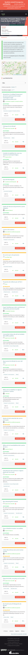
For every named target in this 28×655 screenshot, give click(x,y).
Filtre (3, 83)
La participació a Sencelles (13, 640)
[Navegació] (26, 14)
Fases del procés (5, 33)
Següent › (17, 631)
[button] (4, 63)
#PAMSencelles (5, 22)
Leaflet (14, 74)
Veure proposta (20, 119)
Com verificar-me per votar (13, 638)
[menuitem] (3, 11)
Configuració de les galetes (13, 645)
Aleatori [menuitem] (13, 87)
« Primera (5, 631)
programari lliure (19, 650)
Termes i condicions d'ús (13, 642)
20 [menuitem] (12, 89)
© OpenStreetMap (19, 74)
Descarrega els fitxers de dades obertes (13, 643)
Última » (23, 631)
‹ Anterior (11, 631)
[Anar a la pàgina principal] (3, 14)
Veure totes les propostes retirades (19, 634)
